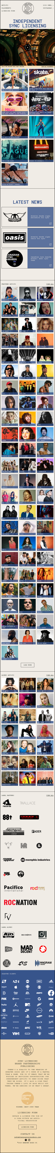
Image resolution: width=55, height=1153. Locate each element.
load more (28, 665)
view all (49, 284)
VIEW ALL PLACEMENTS (47, 66)
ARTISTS (5, 5)
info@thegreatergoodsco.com (27, 1137)
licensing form (27, 1127)
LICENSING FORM (8, 11)
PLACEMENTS (6, 8)
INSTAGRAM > (48, 8)
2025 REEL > (48, 5)
